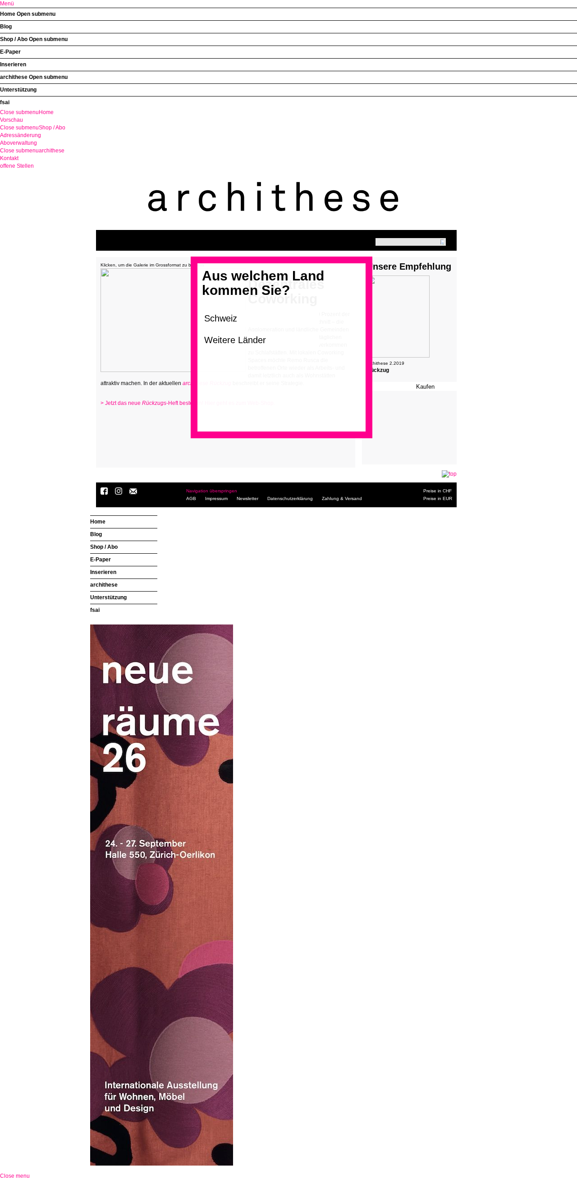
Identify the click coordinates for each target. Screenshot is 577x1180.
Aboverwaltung (18, 143)
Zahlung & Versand (342, 498)
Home (7, 14)
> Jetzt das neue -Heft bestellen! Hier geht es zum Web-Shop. (188, 403)
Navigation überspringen (211, 490)
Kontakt (9, 158)
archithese (13, 77)
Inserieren (13, 64)
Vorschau (11, 120)
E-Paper (10, 52)
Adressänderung (20, 135)
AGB (191, 498)
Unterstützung (18, 90)
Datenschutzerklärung (290, 498)
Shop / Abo (13, 39)
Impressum (216, 498)
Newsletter (247, 498)
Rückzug (377, 370)
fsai (4, 102)
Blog (6, 26)
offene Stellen (17, 166)
